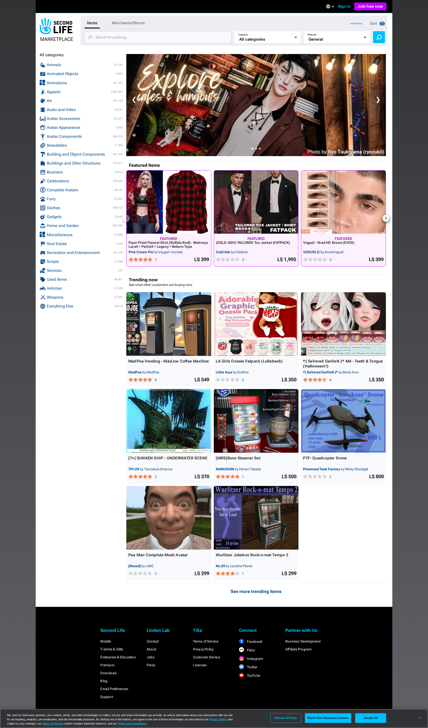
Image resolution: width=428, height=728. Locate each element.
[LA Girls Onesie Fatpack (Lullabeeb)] (256, 324)
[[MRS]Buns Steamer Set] (256, 421)
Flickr (250, 650)
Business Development (303, 641)
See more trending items (256, 591)
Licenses (200, 665)
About (151, 649)
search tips (356, 23)
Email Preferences (114, 689)
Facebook (254, 642)
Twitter (251, 667)
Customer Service (206, 657)
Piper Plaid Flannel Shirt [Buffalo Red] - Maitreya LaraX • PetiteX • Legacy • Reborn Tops (168, 245)
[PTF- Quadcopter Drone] (343, 421)
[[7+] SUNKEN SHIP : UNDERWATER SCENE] (168, 421)
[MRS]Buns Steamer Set (238, 458)
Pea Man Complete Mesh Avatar (158, 555)
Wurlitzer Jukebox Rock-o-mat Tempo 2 (252, 555)
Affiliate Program (298, 649)
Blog (103, 681)
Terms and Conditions (132, 723)
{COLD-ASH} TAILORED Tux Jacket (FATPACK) (253, 243)
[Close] (420, 718)
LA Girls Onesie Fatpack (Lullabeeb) (249, 361)
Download (108, 673)
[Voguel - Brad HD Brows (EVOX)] (343, 202)
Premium (107, 665)
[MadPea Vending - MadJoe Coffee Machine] (168, 324)
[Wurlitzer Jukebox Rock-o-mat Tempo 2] (256, 518)
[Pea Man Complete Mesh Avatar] (168, 518)
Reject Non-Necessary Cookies (328, 717)
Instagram (254, 659)
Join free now (370, 6)
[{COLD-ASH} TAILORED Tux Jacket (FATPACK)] (256, 202)
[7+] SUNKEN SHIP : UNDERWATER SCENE (167, 458)
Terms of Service (205, 641)
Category (243, 34)
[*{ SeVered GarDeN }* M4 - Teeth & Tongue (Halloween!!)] (343, 324)
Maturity (312, 34)
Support (106, 697)
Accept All (370, 717)
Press (151, 665)
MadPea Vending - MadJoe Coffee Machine (168, 361)
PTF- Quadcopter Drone (325, 458)
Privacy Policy (203, 649)
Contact (153, 641)
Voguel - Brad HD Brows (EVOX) (328, 243)
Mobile (105, 641)
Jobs (151, 657)
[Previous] (126, 218)
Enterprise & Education (118, 657)
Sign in (344, 6)
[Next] (385, 218)
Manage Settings (286, 717)
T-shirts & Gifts (111, 649)
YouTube (253, 675)
